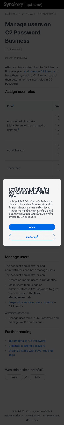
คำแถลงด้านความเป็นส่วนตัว (23, 210)
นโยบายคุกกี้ (46, 210)
